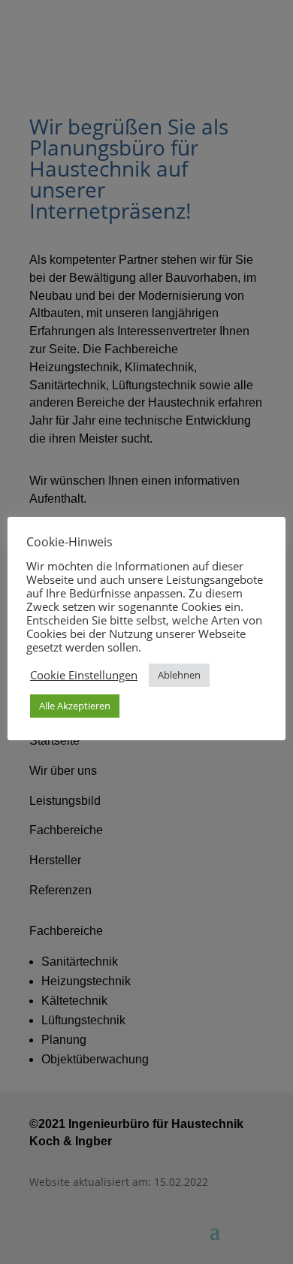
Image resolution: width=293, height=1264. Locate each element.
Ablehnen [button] (179, 675)
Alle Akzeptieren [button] (74, 705)
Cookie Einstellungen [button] (83, 675)
